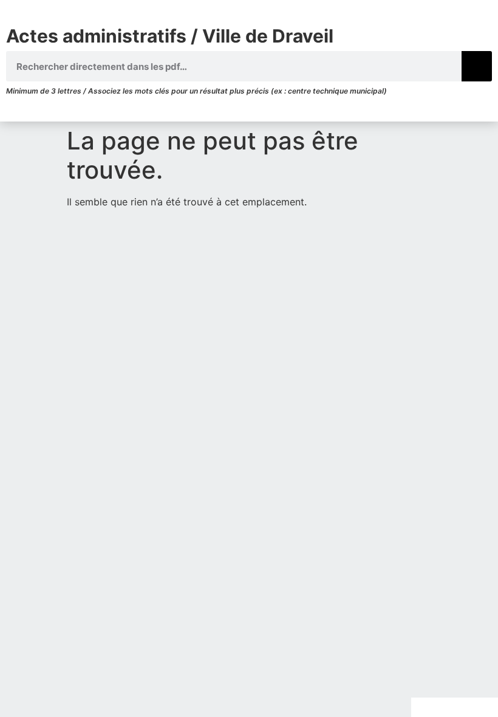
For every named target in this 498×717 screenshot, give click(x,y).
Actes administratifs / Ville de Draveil (169, 36)
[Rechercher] (477, 66)
